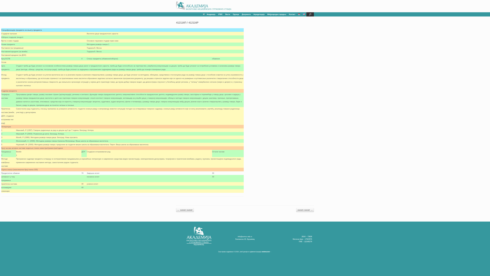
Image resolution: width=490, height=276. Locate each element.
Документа (246, 14)
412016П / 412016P (184, 210)
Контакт (292, 14)
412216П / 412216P (305, 210)
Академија (211, 14)
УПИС (220, 14)
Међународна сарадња (276, 14)
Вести (227, 14)
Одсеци (236, 14)
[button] (310, 14)
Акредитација (259, 14)
